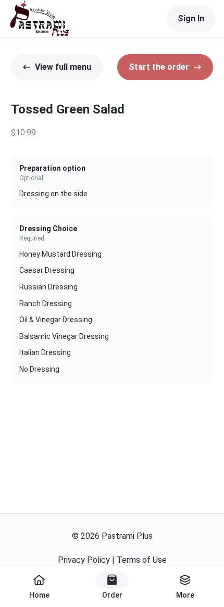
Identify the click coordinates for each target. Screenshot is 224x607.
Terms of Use (142, 560)
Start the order (159, 67)
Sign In (191, 18)
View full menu (63, 67)
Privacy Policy (84, 560)
